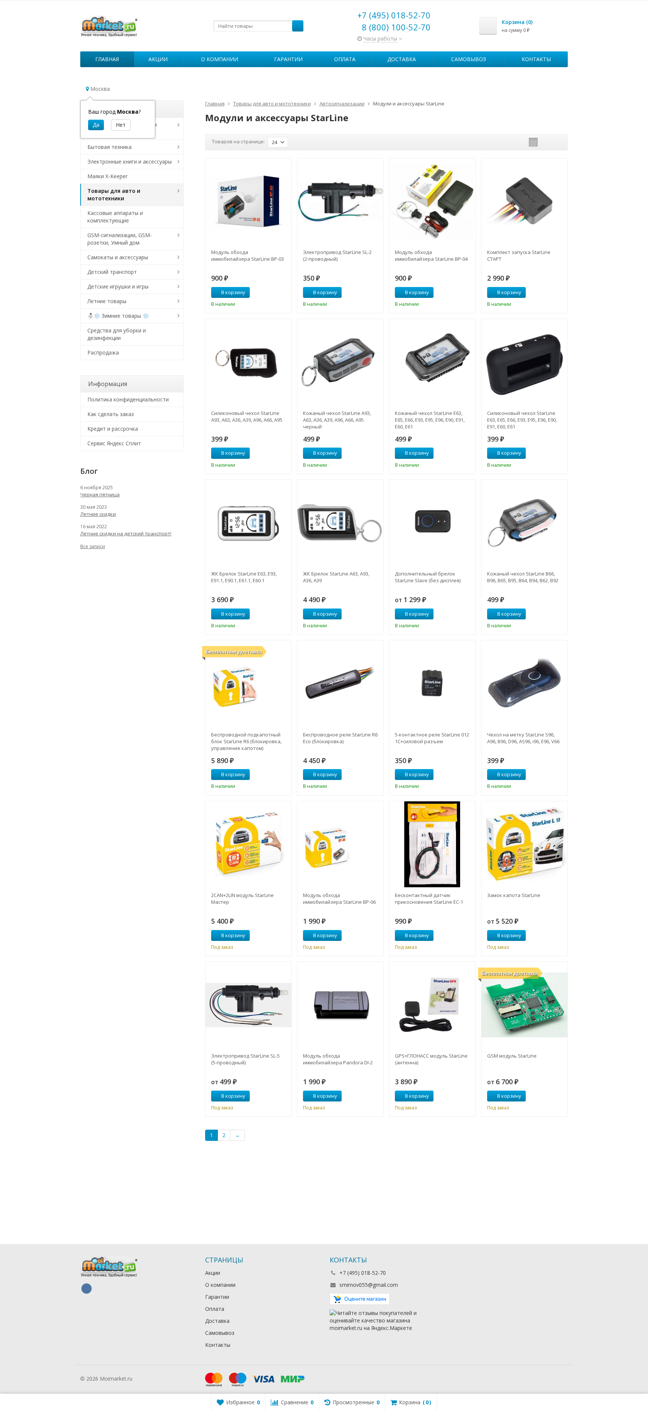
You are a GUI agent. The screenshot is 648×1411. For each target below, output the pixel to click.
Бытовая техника (109, 146)
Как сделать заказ (110, 414)
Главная (107, 59)
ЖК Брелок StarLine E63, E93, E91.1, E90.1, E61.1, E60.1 (244, 577)
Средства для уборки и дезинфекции (116, 334)
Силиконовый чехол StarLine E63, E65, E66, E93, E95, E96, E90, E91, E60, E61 (522, 420)
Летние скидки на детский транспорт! (125, 533)
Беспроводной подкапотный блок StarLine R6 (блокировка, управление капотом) (246, 741)
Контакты (536, 59)
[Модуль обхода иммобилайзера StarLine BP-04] (432, 201)
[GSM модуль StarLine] (524, 1005)
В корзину (233, 292)
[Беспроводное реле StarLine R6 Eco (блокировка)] (340, 683)
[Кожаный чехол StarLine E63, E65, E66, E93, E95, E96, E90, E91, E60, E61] (432, 362)
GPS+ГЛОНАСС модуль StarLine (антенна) (431, 1059)
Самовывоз (468, 59)
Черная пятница (100, 494)
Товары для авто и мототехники (113, 194)
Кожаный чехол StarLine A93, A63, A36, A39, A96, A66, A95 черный (337, 420)
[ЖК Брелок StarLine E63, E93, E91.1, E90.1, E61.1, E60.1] (248, 523)
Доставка (401, 59)
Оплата (345, 59)
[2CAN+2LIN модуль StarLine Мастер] (248, 844)
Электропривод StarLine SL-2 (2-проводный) (337, 255)
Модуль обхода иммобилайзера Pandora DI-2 (338, 1059)
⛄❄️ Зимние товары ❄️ (118, 315)
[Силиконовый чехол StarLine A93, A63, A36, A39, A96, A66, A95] (248, 362)
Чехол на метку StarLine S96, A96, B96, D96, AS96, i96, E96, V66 (523, 738)
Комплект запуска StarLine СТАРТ (518, 255)
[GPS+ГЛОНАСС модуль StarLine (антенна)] (432, 1005)
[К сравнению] (271, 293)
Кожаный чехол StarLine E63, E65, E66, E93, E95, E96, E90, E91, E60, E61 (430, 420)
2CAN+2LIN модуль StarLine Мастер (242, 898)
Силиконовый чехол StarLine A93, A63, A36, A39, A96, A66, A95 (246, 416)
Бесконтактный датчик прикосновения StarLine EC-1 (429, 898)
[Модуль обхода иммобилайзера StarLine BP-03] (248, 201)
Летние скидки (98, 514)
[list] (544, 142)
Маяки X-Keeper (107, 176)
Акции (158, 59)
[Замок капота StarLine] (524, 844)
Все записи (92, 546)
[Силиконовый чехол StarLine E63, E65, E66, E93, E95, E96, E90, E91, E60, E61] (524, 362)
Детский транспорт (112, 271)
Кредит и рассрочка (112, 428)
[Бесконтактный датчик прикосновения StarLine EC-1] (432, 844)
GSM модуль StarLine (512, 1055)
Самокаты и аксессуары (117, 257)
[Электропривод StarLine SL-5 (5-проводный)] (248, 1005)
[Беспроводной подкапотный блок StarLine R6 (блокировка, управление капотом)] (248, 683)
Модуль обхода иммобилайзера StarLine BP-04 (431, 255)
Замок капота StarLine (513, 895)
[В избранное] (283, 293)
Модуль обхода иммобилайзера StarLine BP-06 (339, 898)
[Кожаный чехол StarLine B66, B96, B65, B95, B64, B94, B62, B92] (524, 523)
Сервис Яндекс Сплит (114, 443)
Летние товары (106, 301)
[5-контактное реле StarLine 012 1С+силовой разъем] (432, 683)
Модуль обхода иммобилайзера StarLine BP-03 (247, 255)
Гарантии (288, 59)
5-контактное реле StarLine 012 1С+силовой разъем (432, 738)
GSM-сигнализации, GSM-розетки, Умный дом (119, 238)
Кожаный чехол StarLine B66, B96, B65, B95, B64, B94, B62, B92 (522, 577)
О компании (219, 59)
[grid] (533, 142)
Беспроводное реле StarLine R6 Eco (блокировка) (340, 738)
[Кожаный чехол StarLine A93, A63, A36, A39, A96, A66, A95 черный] (340, 362)
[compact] (556, 142)
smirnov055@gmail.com (368, 1284)
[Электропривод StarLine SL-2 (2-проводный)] (340, 201)
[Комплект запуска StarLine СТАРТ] (524, 201)
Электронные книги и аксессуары (129, 161)
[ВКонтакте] (86, 1289)
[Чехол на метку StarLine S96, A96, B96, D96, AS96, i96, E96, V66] (524, 683)
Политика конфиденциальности (128, 399)
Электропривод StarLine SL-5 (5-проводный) (245, 1059)
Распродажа (103, 352)
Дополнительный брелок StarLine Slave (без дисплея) (427, 577)
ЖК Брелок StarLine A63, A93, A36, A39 (336, 577)
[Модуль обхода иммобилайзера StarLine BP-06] (340, 844)
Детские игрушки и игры (117, 286)
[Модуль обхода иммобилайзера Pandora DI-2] (340, 1005)
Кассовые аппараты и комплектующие (115, 216)
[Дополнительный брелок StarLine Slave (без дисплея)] (432, 523)
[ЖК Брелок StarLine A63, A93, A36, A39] (340, 523)
